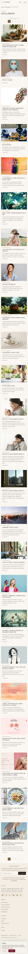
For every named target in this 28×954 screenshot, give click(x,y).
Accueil (2, 7)
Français (3, 930)
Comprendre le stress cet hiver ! (10, 527)
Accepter (12, 950)
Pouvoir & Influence (5, 904)
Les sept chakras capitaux (8, 386)
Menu (25, 2)
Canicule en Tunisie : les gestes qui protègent (13, 562)
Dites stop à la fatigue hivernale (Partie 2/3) (13, 454)
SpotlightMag (4, 911)
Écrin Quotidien (4, 909)
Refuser (5, 950)
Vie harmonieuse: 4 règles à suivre (10, 352)
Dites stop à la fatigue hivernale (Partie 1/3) (13, 419)
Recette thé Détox (6, 145)
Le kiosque (3, 918)
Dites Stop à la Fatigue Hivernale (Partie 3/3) (13, 490)
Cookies (19, 935)
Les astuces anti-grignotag (8, 284)
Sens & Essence (8, 7)
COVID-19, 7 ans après (7, 80)
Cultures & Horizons (5, 907)
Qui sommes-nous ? (13, 935)
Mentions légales (4, 935)
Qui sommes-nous (5, 923)
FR (20, 2)
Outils (2, 921)
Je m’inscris (22, 873)
